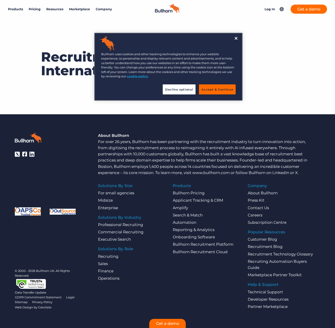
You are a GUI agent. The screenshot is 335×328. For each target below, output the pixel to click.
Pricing (35, 9)
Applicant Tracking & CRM (198, 200)
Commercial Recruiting (121, 232)
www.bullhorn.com (211, 172)
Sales (103, 263)
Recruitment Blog (265, 246)
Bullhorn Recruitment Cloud (200, 252)
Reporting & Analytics (193, 229)
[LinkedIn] (31, 154)
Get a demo (308, 9)
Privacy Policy (42, 302)
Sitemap (21, 302)
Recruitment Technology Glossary (280, 254)
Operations (108, 278)
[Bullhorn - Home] (28, 139)
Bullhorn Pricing (189, 193)
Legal (70, 297)
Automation (184, 222)
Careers (255, 215)
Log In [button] (270, 9)
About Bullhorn (263, 193)
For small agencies (116, 193)
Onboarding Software (194, 237)
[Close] (236, 38)
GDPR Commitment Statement (38, 297)
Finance (105, 271)
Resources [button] (54, 9)
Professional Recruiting (120, 224)
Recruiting (108, 256)
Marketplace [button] (79, 9)
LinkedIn (280, 172)
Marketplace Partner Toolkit (275, 275)
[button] (281, 9)
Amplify (180, 208)
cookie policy (137, 76)
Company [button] (104, 9)
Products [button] (15, 9)
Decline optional (179, 89)
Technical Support (265, 292)
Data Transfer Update (30, 292)
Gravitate (45, 307)
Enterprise (108, 208)
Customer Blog (262, 239)
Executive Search (114, 239)
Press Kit (256, 200)
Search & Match (188, 215)
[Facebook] (24, 154)
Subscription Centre (267, 222)
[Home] (167, 11)
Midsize (105, 200)
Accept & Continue (217, 89)
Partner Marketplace (268, 306)
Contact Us (258, 208)
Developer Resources (268, 299)
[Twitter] (17, 154)
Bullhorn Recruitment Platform (203, 244)
